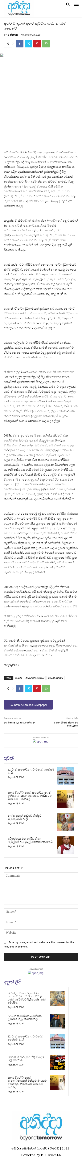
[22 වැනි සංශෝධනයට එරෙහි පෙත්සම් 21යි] (65, 776)
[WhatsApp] (46, 43)
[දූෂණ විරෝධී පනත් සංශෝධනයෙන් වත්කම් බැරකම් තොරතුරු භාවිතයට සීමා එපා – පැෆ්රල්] (65, 799)
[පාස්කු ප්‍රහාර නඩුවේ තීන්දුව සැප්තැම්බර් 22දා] (65, 822)
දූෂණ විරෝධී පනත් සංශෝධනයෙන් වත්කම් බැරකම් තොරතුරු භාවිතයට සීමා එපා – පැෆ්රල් (30, 795)
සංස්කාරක (12, 34)
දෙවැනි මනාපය (55, 677)
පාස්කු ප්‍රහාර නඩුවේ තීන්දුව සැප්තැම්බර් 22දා (24, 817)
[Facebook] (19, 43)
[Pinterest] (37, 43)
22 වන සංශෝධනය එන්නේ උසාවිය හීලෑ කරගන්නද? (25, 1017)
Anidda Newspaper (35, 677)
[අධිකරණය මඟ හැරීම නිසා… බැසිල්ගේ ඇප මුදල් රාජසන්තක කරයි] (65, 845)
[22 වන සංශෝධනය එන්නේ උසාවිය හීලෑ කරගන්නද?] (57, 1021)
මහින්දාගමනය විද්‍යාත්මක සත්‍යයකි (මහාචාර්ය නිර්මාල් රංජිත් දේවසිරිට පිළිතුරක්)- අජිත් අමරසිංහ (27, 998)
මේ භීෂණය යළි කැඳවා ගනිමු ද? (19, 722)
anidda (18, 677)
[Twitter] (28, 43)
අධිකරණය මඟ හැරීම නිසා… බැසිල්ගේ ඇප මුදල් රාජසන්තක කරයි (30, 840)
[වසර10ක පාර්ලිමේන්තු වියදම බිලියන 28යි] (57, 1062)
